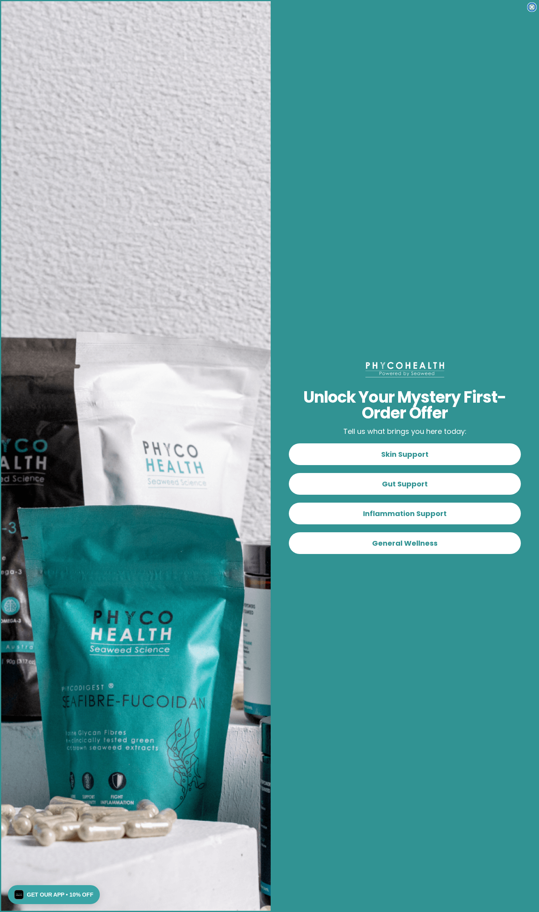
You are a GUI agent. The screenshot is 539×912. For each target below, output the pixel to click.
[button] (54, 894)
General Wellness (405, 543)
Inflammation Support (405, 513)
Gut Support (405, 484)
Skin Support (405, 454)
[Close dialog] (532, 7)
